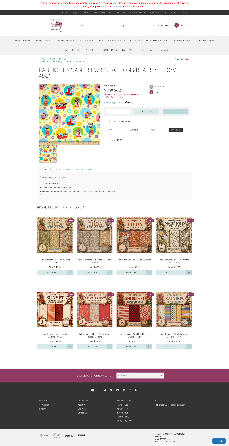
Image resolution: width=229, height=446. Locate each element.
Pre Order (92, 50)
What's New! (23, 40)
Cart (182, 25)
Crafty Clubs (120, 12)
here (115, 3)
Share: (178, 59)
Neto (173, 441)
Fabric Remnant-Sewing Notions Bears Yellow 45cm (64, 61)
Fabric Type (43, 40)
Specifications (63, 170)
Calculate (177, 130)
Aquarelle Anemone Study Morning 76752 (23, 436)
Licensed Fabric (70, 50)
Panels (134, 40)
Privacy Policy (122, 409)
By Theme (86, 40)
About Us (85, 12)
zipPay (185, 12)
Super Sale (147, 50)
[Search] (122, 26)
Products (65, 12)
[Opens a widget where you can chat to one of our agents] (219, 441)
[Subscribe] (161, 375)
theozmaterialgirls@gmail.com (172, 405)
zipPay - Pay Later (124, 421)
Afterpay (175, 12)
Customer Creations (137, 12)
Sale (165, 50)
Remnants (62, 59)
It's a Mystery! (205, 40)
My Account (163, 25)
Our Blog (82, 409)
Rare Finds (110, 50)
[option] (69, 114)
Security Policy (122, 417)
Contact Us (155, 12)
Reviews (79, 170)
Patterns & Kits (156, 40)
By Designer (65, 40)
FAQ (165, 12)
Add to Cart (52, 272)
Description (45, 170)
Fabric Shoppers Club (102, 12)
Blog (75, 12)
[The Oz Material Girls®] (56, 25)
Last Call (128, 50)
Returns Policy (122, 413)
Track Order (44, 409)
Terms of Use (122, 405)
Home (41, 59)
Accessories (181, 40)
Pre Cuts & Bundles (111, 40)
